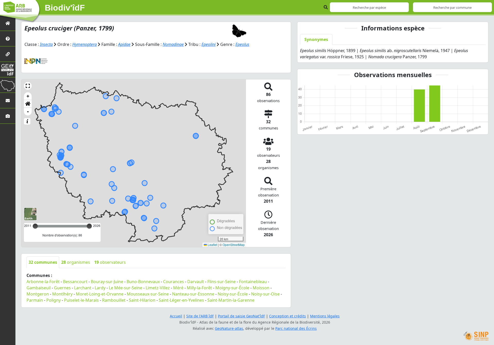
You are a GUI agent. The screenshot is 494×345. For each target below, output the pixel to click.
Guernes (62, 288)
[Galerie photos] (7, 116)
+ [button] (28, 96)
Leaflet (212, 244)
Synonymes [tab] (316, 39)
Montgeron (38, 294)
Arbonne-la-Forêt (43, 281)
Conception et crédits (287, 316)
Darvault (195, 281)
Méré (178, 288)
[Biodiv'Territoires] (7, 85)
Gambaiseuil (39, 288)
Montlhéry (62, 294)
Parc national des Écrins (296, 328)
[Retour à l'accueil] (7, 23)
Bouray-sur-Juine (107, 281)
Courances (173, 281)
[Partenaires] (7, 54)
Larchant (82, 288)
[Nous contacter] (7, 100)
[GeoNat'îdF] (7, 69)
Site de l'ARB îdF (200, 316)
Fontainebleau (253, 281)
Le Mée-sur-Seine (125, 288)
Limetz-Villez (158, 288)
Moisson (261, 288)
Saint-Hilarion (142, 300)
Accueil (176, 316)
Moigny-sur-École (232, 288)
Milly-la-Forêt (199, 288)
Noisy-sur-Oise (265, 294)
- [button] (28, 111)
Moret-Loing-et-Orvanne (99, 294)
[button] (28, 86)
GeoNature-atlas (229, 328)
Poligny (53, 300)
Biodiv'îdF (65, 7)
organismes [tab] (75, 262)
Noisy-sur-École (233, 294)
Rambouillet (114, 300)
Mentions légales (325, 316)
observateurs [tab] (110, 262)
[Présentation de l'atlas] (7, 38)
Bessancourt (75, 281)
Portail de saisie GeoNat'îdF (241, 316)
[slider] (89, 226)
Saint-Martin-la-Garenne (230, 300)
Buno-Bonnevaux (143, 281)
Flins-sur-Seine (221, 281)
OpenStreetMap (234, 244)
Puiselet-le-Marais (81, 300)
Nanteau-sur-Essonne (193, 294)
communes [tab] (43, 262)
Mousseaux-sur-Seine (148, 294)
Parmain (35, 300)
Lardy (100, 288)
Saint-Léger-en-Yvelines (181, 300)
